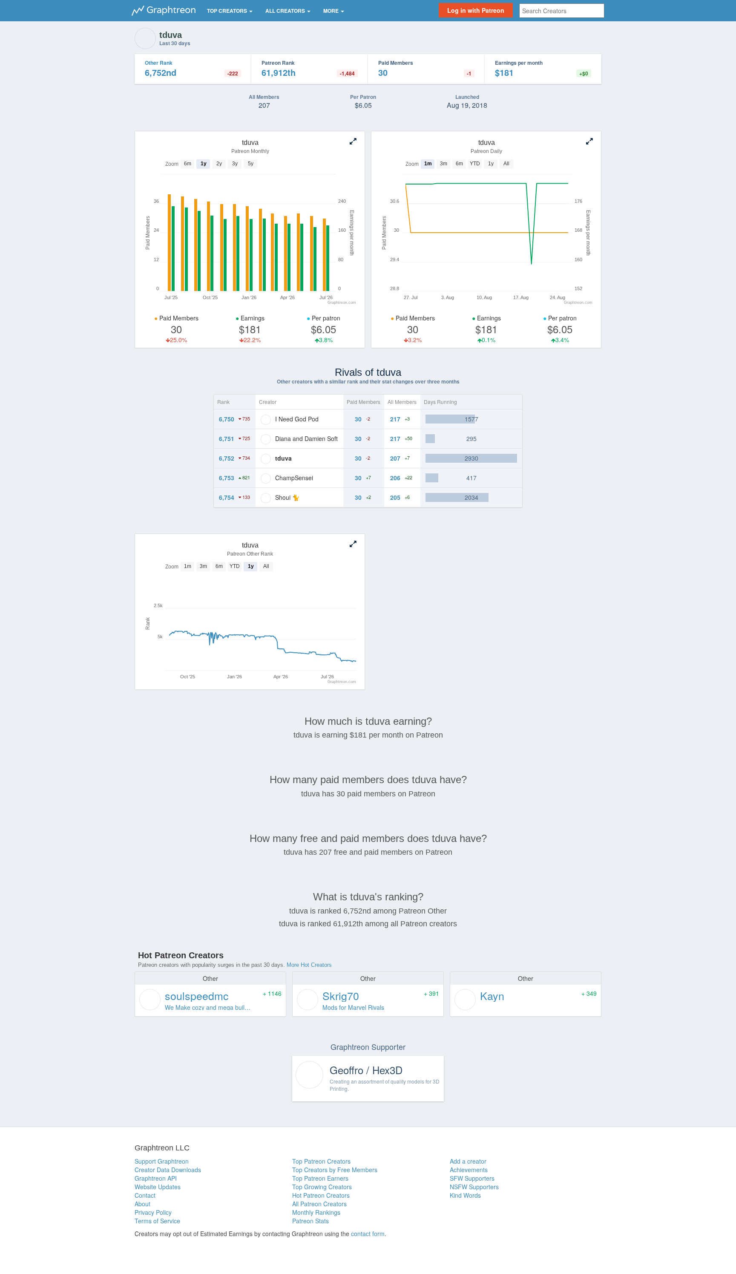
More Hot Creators (309, 965)
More (331, 10)
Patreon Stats (310, 1220)
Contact (145, 1195)
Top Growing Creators (322, 1186)
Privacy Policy (153, 1212)
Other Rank (158, 62)
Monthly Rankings (316, 1212)
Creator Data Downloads (168, 1169)
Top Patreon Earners (320, 1178)
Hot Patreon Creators (321, 1195)
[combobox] (561, 10)
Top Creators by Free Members (334, 1169)
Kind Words (465, 1195)
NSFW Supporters (474, 1186)
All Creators (285, 10)
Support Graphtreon (162, 1161)
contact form (368, 1233)
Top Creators (227, 10)
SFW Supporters (472, 1178)
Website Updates (158, 1186)
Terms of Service (157, 1220)
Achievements (469, 1169)
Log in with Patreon (475, 10)
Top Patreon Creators (321, 1161)
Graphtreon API (156, 1178)
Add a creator (468, 1161)
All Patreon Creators (319, 1203)
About (142, 1203)
